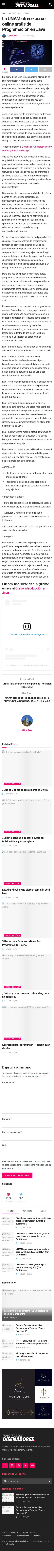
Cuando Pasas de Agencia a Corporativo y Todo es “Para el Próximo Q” (30, 1328)
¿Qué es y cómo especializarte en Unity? (25, 789)
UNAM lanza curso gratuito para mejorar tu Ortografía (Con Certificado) (31, 1267)
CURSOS (12, 13)
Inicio (4, 1533)
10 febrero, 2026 (12, 1318)
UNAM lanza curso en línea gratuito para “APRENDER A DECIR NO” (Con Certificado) (33, 1252)
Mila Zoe (13, 36)
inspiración (6, 1536)
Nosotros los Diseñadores (18, 1541)
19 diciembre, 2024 (10, 794)
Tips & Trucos (29, 1533)
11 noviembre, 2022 (30, 36)
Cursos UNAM (23, 13)
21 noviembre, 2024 (10, 846)
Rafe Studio (9, 1544)
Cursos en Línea (12, 784)
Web (4, 1145)
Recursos (37, 1536)
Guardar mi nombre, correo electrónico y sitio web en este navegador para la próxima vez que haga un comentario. (26, 1164)
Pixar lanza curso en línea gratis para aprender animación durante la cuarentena (33, 1221)
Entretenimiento (22, 1536)
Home (4, 13)
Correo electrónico (12, 1132)
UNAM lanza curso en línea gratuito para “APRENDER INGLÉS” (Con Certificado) (33, 1236)
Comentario (9, 1082)
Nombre (7, 1119)
